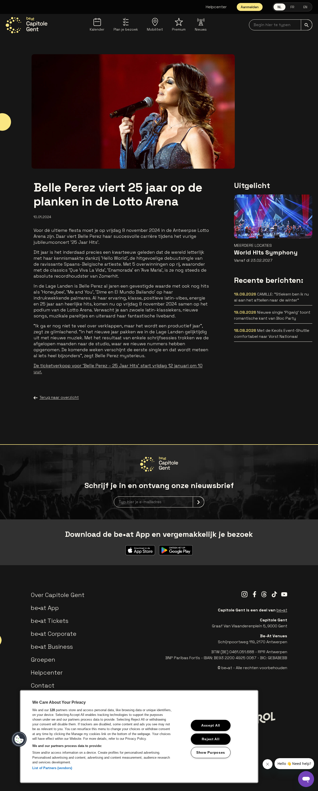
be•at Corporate (54, 634)
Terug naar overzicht (59, 397)
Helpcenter (216, 6)
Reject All (210, 739)
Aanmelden (250, 7)
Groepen (43, 659)
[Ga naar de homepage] (26, 25)
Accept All (210, 725)
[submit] (306, 24)
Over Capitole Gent (57, 595)
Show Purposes (210, 752)
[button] (19, 739)
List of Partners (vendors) (52, 768)
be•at (282, 610)
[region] (139, 736)
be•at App (45, 608)
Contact (42, 685)
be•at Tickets (49, 621)
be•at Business (52, 646)
